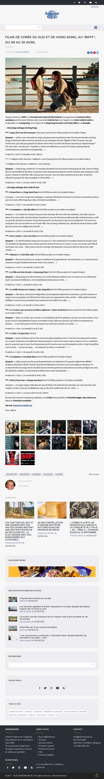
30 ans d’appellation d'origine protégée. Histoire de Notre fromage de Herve (50, 526)
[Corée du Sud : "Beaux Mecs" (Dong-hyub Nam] (28, 427)
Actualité (11, 474)
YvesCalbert (22, 52)
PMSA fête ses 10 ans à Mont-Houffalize (38, 627)
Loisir (59, 474)
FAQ (41, 752)
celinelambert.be (59, 776)
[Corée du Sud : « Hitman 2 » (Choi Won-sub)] (74, 427)
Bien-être (13, 715)
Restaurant (42, 715)
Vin (57, 715)
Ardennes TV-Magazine (53, 712)
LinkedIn (91, 52)
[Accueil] (52, 19)
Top (97, 776)
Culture (48, 474)
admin (22, 601)
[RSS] (96, 2)
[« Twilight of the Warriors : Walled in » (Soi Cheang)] (90, 443)
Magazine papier (52, 571)
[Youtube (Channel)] (90, 2)
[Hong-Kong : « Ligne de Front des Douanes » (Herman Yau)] (74, 443)
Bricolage (23, 715)
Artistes (24, 474)
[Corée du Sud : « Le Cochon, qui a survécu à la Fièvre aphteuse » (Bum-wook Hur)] (28, 443)
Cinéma (36, 474)
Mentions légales (46, 755)
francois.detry (13, 543)
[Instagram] (85, 2)
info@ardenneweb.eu (82, 737)
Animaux (28, 712)
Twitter (97, 52)
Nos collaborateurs (47, 737)
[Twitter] (79, 2)
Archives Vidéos (46, 743)
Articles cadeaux (71, 712)
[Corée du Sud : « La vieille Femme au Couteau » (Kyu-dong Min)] (12, 443)
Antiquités (37, 712)
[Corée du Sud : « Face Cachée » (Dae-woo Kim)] (59, 427)
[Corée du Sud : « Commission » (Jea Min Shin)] (43, 427)
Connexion (95, 6)
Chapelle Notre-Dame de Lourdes (35, 598)
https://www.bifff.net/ (22, 405)
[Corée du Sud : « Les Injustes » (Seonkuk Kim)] (12, 427)
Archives (42, 740)
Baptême (83, 712)
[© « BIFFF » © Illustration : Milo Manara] (12, 458)
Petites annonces (46, 749)
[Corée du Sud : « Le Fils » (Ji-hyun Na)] (43, 443)
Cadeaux (31, 715)
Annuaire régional (46, 746)
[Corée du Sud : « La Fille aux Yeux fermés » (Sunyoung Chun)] (90, 427)
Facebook (88, 52)
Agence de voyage (16, 712)
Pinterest (94, 52)
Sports (51, 715)
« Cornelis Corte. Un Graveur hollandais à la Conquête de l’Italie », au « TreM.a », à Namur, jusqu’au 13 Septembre (84, 527)
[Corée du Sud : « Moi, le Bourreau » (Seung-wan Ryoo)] (59, 443)
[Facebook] (74, 2)
